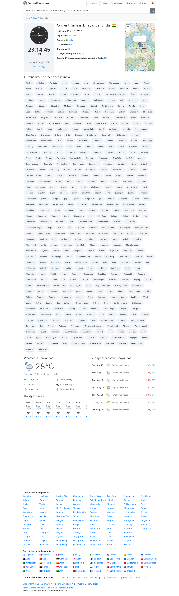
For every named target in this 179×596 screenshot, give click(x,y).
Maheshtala (60, 233)
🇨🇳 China (43, 558)
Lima (41, 524)
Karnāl (57, 210)
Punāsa (44, 279)
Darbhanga (147, 141)
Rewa (100, 291)
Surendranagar (107, 320)
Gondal (67, 170)
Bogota (59, 532)
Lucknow (80, 227)
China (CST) (110, 577)
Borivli (39, 129)
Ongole (95, 262)
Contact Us (52, 587)
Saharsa (79, 297)
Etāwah (49, 158)
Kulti (71, 222)
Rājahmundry (59, 285)
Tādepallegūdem (137, 320)
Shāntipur (44, 308)
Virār (65, 343)
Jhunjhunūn (89, 198)
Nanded (140, 251)
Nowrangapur (81, 262)
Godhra (42, 170)
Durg (133, 152)
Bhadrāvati (147, 112)
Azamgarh (145, 94)
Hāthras (115, 181)
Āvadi (133, 94)
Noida (67, 262)
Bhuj (67, 123)
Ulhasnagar (51, 337)
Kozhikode (30, 222)
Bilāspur (136, 123)
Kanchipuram (112, 204)
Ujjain (38, 337)
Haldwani (142, 175)
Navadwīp (110, 256)
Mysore (45, 251)
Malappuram (75, 233)
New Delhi (30, 262)
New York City (62, 516)
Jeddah (110, 500)
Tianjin (42, 504)
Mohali (125, 239)
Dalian (93, 532)
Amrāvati (147, 88)
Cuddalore (97, 141)
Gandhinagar (78, 164)
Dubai (143, 508)
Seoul (42, 528)
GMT (63, 577)
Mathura (43, 239)
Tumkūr (121, 332)
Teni (41, 326)
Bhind (133, 117)
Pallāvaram (30, 268)
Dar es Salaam (96, 496)
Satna (38, 303)
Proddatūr (128, 274)
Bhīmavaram (121, 117)
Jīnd (101, 198)
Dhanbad (133, 146)
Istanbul (26, 528)
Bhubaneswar (54, 123)
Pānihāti (68, 268)
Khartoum (94, 516)
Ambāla (112, 88)
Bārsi (142, 106)
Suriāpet (121, 320)
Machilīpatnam (108, 227)
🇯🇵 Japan (77, 558)
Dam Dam (122, 141)
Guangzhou (28, 516)
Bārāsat (94, 106)
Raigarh (148, 279)
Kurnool (117, 222)
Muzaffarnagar (132, 245)
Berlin (143, 504)
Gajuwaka (48, 164)
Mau (54, 239)
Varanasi (103, 337)
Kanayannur (97, 204)
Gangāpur (108, 164)
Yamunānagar (136, 343)
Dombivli (121, 152)
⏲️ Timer (143, 3)
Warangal (110, 343)
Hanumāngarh (45, 181)
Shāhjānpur (137, 303)
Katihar (117, 210)
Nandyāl (43, 256)
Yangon (110, 520)
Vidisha (40, 343)
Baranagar (81, 106)
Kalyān (70, 204)
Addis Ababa (96, 540)
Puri (63, 279)
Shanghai (27, 496)
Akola (28, 88)
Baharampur (71, 100)
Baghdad (77, 500)
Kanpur (142, 204)
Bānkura (42, 106)
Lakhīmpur (130, 222)
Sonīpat (144, 314)
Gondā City (54, 170)
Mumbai (105, 245)
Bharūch (58, 117)
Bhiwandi (145, 117)
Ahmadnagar (98, 83)
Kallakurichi (58, 204)
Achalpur (41, 83)
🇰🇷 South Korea (114, 570)
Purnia (73, 279)
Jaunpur (56, 198)
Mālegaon (89, 233)
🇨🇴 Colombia (45, 562)
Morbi (43, 245)
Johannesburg (79, 544)
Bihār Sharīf (101, 123)
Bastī (28, 112)
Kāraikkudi (30, 210)
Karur (82, 210)
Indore (119, 187)
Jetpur (66, 198)
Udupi (28, 337)
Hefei (92, 524)
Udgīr (143, 332)
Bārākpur (68, 106)
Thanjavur (75, 326)
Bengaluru (109, 112)
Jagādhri (41, 193)
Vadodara (91, 337)
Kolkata (114, 216)
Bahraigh (85, 100)
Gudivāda (132, 170)
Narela (69, 256)
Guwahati (73, 175)
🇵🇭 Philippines (96, 562)
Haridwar (91, 181)
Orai (114, 262)
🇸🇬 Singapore (113, 562)
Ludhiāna (93, 227)
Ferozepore (103, 158)
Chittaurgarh (46, 141)
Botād (49, 129)
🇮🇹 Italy (76, 554)
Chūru (59, 141)
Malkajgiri (117, 233)
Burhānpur (113, 129)
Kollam (125, 216)
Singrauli (90, 314)
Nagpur (91, 251)
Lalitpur (50, 227)
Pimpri (64, 274)
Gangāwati (122, 164)
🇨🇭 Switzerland (131, 562)
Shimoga (95, 308)
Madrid (144, 524)
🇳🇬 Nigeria (95, 554)
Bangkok (43, 516)
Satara (28, 303)
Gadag (141, 158)
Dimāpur (84, 152)
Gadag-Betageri (32, 164)
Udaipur (132, 332)
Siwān (134, 314)
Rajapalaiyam (75, 285)
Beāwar (61, 112)
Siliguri (79, 314)
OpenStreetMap (141, 71)
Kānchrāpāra (128, 204)
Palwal (43, 268)
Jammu (131, 193)
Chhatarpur (91, 135)
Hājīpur (119, 175)
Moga (115, 239)
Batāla (37, 112)
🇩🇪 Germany (62, 558)
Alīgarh (64, 88)
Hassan (103, 181)
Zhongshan (129, 520)
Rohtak (29, 297)
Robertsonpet (134, 291)
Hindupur (142, 181)
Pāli (147, 262)
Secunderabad (82, 303)
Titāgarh (99, 332)
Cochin (70, 141)
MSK (138, 577)
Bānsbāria (55, 106)
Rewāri (110, 291)
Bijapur (114, 123)
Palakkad (124, 262)
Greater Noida (117, 170)
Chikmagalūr (122, 135)
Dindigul (109, 152)
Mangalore (30, 239)
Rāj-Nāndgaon (43, 285)
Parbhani (102, 268)
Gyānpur (97, 175)
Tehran (59, 500)
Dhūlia (58, 152)
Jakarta (42, 512)
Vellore (145, 337)
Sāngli (145, 297)
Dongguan (44, 532)
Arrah (87, 94)
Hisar (28, 187)
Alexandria (95, 504)
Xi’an (41, 536)
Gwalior (85, 175)
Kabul (109, 544)
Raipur (29, 285)
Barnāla (132, 106)
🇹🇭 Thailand (129, 570)
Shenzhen (27, 512)
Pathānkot (115, 268)
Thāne (51, 326)
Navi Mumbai (124, 256)
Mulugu (93, 245)
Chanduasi (45, 135)
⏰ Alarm (130, 3)
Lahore (76, 528)
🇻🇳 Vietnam (146, 566)
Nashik (98, 256)
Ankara (93, 520)
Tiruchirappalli (141, 326)
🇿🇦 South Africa (114, 566)
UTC (59, 44)
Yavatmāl (29, 349)
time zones (48, 577)
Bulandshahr (89, 129)
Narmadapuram (83, 256)
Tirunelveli (30, 332)
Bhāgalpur (45, 117)
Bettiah (122, 112)
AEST (125, 577)
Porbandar (88, 274)
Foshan (59, 504)
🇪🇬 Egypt (43, 566)
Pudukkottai (31, 279)
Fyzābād (129, 158)
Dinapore (97, 152)
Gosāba (103, 170)
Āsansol (97, 94)
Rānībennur (53, 291)
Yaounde (128, 532)
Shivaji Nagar (109, 308)
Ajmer (146, 83)
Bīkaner (125, 123)
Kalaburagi (43, 204)
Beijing (26, 500)
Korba (135, 216)
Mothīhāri (81, 245)
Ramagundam (121, 285)
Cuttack (110, 141)
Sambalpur (102, 297)
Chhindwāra (107, 135)
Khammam (129, 210)
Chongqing (78, 496)
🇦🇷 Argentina (29, 554)
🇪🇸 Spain (128, 554)
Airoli (126, 83)
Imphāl (108, 187)
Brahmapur (62, 129)
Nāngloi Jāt (56, 256)
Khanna (29, 216)
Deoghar (89, 146)
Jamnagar (143, 193)
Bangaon (29, 106)
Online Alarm (29, 584)
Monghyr (137, 239)
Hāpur (69, 181)
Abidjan (76, 524)
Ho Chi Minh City (64, 508)
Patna (138, 268)
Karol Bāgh (70, 210)
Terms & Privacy (66, 587)
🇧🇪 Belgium (28, 566)
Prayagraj (115, 274)
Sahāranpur (66, 297)
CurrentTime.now (38, 3)
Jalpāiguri (119, 193)
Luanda (59, 524)
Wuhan (42, 520)
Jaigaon (63, 193)
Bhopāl (41, 123)
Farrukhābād (75, 158)
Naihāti (102, 251)
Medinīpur (65, 239)
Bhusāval (77, 123)
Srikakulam (42, 320)
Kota (145, 216)
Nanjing (43, 540)
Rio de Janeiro (79, 512)
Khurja (66, 216)
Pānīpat (79, 268)
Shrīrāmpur (31, 314)
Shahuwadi (30, 308)
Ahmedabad (114, 83)
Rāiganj (137, 279)
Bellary (97, 112)
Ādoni (64, 83)
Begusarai (73, 112)
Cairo (25, 508)
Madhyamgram (141, 227)
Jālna (108, 193)
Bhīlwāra (106, 117)
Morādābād (31, 245)
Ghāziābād (145, 164)
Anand (63, 94)
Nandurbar (30, 256)
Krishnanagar (45, 222)
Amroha (52, 94)
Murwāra (117, 245)
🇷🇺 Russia (111, 554)
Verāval (29, 343)
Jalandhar (86, 193)
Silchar (68, 314)
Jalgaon (98, 193)
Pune (54, 279)
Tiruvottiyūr (86, 332)
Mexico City (61, 496)
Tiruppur (55, 332)
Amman (127, 500)
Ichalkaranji (95, 187)
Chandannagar (141, 129)
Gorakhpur (90, 170)
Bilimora (148, 123)
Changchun (95, 544)
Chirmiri (135, 135)
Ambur (136, 88)
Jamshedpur (31, 198)
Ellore (28, 158)
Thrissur (126, 326)
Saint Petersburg (98, 500)
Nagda (66, 251)
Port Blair (102, 274)
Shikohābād (58, 308)
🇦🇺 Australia (28, 558)
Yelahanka (42, 349)
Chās (68, 135)
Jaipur (74, 193)
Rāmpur (29, 291)
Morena (54, 245)
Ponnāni (75, 274)
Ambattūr (124, 88)
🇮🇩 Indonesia (62, 566)
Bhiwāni (29, 123)
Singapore (78, 536)
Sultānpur (82, 320)
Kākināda (30, 204)
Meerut (78, 239)
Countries (93, 3)
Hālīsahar (30, 181)
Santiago (77, 532)
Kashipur (104, 210)
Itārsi (144, 187)
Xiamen (110, 512)
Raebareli (113, 279)
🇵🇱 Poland (94, 566)
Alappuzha (51, 88)
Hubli (73, 187)
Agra (86, 83)
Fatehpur (90, 158)
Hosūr (63, 187)
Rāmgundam (137, 285)
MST (80, 577)
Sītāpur (112, 314)
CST (86, 577)
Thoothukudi (113, 326)
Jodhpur (111, 198)
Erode (38, 158)
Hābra (108, 175)
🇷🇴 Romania (95, 570)
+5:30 (70, 44)
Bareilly (121, 106)
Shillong (72, 308)
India (71, 40)
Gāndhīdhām (62, 164)
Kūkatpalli (60, 222)
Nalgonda (127, 251)
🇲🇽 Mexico (78, 566)
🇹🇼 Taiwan (128, 566)
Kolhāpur (102, 216)
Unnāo (64, 337)
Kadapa (135, 198)
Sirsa (102, 314)
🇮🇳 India (60, 562)
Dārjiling (29, 146)
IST (39, 54)
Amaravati (86, 88)
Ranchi (40, 291)
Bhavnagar (84, 117)
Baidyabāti (98, 100)
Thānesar (62, 326)
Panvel (90, 268)
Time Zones (116, 3)
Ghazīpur (30, 170)
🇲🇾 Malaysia (78, 562)
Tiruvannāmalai (70, 332)
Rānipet (79, 291)
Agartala (75, 83)
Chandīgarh (31, 135)
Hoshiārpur (40, 187)
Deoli (100, 146)
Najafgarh (114, 251)
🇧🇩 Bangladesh (29, 562)
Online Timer (43, 584)
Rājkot (88, 285)
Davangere (42, 146)
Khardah (55, 216)
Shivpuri (123, 308)
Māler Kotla (103, 233)
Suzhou (76, 516)
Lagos (25, 520)
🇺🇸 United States (148, 562)
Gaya (134, 164)
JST (119, 577)
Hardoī (80, 181)
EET (97, 577)
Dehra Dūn (57, 146)
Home (27, 18)
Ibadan (144, 500)
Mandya (143, 233)
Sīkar (58, 314)
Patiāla (127, 268)
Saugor (49, 303)
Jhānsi (76, 198)
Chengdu (27, 536)
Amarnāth (100, 88)
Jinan (109, 536)
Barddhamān (107, 106)
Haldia (130, 175)
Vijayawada (53, 343)
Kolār (91, 216)
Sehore (96, 303)
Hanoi (59, 528)
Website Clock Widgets (87, 584)
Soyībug (29, 320)
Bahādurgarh (55, 100)
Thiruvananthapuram (93, 326)
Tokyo (25, 532)
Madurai (29, 233)
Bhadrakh (134, 112)
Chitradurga (31, 141)
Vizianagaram (95, 343)
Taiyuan (110, 540)
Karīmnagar (45, 210)
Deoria (110, 146)
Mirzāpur (104, 239)
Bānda (144, 100)
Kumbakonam (103, 222)
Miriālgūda (90, 239)
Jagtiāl (52, 193)
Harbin (93, 508)
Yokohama (129, 536)
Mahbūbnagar (44, 233)
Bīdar (89, 123)
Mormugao (67, 245)
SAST (131, 577)
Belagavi (86, 112)
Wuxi (109, 528)
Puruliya (84, 279)
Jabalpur (29, 193)
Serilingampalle (120, 303)
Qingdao (77, 504)
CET (69, 577)
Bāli (121, 100)
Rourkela (53, 297)
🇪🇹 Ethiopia (44, 570)
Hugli (83, 187)
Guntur (49, 175)
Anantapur (75, 94)
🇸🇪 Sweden (129, 558)
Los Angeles (129, 512)
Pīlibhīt (53, 274)
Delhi (78, 146)
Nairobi (110, 524)
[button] (139, 44)
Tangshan (145, 520)
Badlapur (30, 100)
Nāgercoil (78, 251)
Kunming (128, 516)
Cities (104, 3)
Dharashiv (146, 146)
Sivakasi (123, 314)
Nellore (150, 256)
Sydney (93, 512)
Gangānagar (94, 164)
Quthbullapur (98, 279)
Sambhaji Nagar (119, 297)
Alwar (74, 88)
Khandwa (142, 210)
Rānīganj (67, 291)
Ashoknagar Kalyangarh (116, 94)
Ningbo (127, 540)
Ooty (105, 262)
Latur (60, 227)
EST (91, 577)
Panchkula (55, 268)
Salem (90, 297)
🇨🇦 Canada (44, 554)
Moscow (26, 544)
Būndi (101, 129)
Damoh (134, 141)
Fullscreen (39, 66)
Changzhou (146, 528)
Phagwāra (30, 274)
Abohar (29, 83)
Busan (127, 544)
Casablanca (146, 496)
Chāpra (58, 135)
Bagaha (42, 100)
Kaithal (147, 198)
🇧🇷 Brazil (27, 570)
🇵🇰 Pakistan (95, 558)
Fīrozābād (117, 158)
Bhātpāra (70, 117)
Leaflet (130, 71)
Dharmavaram (32, 152)
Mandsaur (131, 233)
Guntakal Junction (33, 175)
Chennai (78, 135)
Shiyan (144, 512)
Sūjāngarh (68, 320)
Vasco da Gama (118, 337)
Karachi (42, 500)
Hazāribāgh (128, 181)
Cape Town (112, 496)
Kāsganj (92, 210)
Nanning (128, 524)
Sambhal (134, 297)
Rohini (147, 291)
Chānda (126, 129)
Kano (92, 536)
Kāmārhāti (82, 204)
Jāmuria (44, 198)
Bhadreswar (31, 117)
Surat (93, 320)
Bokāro (29, 129)
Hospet (53, 187)
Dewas (121, 146)
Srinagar (55, 320)
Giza (109, 532)
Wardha (122, 343)
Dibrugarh (71, 152)
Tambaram (30, 326)
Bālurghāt (132, 100)
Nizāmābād (55, 262)
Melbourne (95, 528)
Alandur (39, 88)
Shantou (128, 528)
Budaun (75, 129)
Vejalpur (133, 337)
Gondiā (78, 170)
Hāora (58, 181)
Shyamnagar (46, 314)
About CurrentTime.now (34, 587)
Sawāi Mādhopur (64, 303)
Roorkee (40, 297)
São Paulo (44, 496)
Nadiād (56, 251)
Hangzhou (44, 544)
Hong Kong (61, 540)
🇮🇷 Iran (59, 570)
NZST (144, 577)
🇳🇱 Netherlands (80, 570)
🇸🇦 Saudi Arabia (114, 558)
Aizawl (136, 83)
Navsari (139, 256)
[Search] (152, 10)
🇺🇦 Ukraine (146, 554)
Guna (143, 170)
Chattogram (129, 508)
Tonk (110, 332)
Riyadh (59, 536)
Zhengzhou (129, 496)
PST (74, 577)
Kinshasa (27, 524)
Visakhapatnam (78, 343)
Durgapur (144, 152)
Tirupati (43, 332)
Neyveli (43, 262)
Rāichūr (125, 279)
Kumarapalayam (85, 222)
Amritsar (40, 94)
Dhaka (25, 504)
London (59, 512)
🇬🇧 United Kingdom (148, 558)
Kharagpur (42, 216)
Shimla (83, 308)
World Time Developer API (63, 584)
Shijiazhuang (130, 504)
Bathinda (49, 112)
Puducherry (142, 274)
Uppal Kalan (77, 337)
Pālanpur (137, 262)
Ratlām (90, 291)
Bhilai (96, 117)
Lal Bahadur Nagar (34, 227)
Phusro (42, 274)
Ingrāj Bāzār (132, 187)
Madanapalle (124, 227)
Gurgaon (60, 175)
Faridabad (61, 158)
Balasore (111, 100)
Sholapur (135, 308)
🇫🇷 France (61, 554)
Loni (69, 227)
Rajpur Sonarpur (103, 285)
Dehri (69, 146)
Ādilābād (53, 83)
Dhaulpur (47, 152)
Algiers (144, 516)
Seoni (106, 303)
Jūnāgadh (123, 198)
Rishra (120, 291)
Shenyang (77, 508)
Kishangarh (79, 216)
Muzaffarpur (31, 251)
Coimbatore (83, 141)
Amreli (28, 94)
